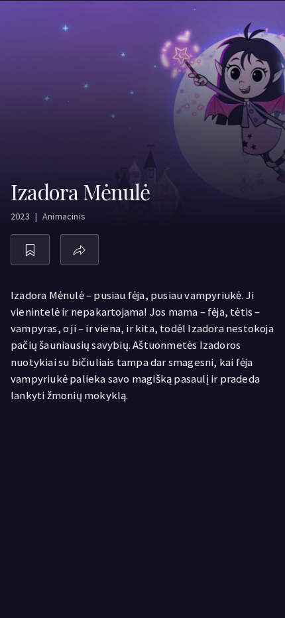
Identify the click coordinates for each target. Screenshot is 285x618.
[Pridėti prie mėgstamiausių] (30, 249)
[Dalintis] (79, 249)
